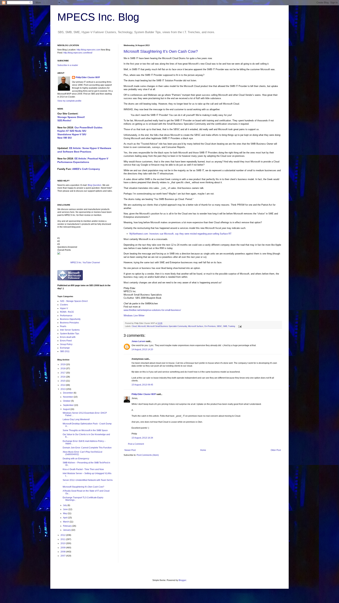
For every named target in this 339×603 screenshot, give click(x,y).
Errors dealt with (68, 337)
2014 (63, 385)
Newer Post (130, 450)
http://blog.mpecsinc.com (88, 49)
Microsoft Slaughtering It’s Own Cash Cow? (161, 51)
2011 (63, 539)
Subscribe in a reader (67, 65)
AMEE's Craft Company (86, 169)
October (67, 401)
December (68, 393)
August (66, 409)
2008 (63, 551)
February (67, 526)
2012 (63, 535)
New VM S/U (64, 137)
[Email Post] (239, 326)
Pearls (63, 326)
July (65, 505)
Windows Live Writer (134, 315)
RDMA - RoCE (67, 312)
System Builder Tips (69, 333)
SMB (225, 326)
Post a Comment (136, 444)
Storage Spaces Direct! (71, 117)
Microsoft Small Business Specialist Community (167, 326)
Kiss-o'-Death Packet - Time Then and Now (83, 469)
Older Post (276, 450)
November (68, 397)
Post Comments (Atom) (148, 455)
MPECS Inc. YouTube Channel (85, 262)
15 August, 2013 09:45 (142, 384)
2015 (63, 381)
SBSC (219, 326)
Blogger (182, 580)
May (65, 513)
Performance (66, 315)
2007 (63, 556)
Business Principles (69, 322)
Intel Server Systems (70, 330)
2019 (63, 364)
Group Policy (66, 344)
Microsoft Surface (195, 326)
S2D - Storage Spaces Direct (74, 301)
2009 (63, 547)
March (66, 521)
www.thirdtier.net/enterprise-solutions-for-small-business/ (152, 310)
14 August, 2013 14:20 (142, 349)
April (65, 517)
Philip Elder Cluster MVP (144, 394)
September (68, 405)
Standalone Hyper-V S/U (71, 134)
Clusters (64, 304)
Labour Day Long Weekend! (76, 419)
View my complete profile (69, 101)
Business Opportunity (70, 319)
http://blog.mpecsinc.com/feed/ (77, 52)
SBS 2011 (65, 351)
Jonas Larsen (138, 341)
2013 (63, 389)
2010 (63, 543)
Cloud (134, 326)
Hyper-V (64, 308)
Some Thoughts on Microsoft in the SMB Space (85, 430)
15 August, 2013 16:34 (142, 438)
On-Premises (210, 326)
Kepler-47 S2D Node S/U (71, 130)
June (65, 509)
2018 (63, 368)
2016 (63, 377)
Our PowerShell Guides (88, 127)
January (67, 530)
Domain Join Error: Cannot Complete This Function (87, 447)
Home (203, 450)
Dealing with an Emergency (76, 458)
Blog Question (94, 185)
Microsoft (142, 326)
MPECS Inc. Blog (98, 17)
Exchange (65, 348)
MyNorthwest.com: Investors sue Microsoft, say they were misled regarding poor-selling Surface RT (180, 233)
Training (231, 326)
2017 (63, 372)
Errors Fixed (66, 340)
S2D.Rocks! (64, 120)
